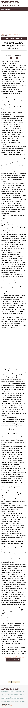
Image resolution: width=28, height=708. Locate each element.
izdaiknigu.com (11, 3)
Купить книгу (13, 660)
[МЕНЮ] (2, 9)
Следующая (16, 682)
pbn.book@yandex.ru (6, 705)
